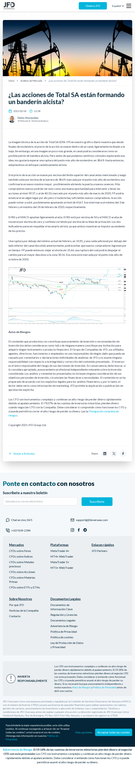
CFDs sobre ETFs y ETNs (24, 587)
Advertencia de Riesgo (64, 626)
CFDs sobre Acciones (22, 571)
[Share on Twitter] (113, 453)
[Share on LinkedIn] (104, 453)
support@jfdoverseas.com (92, 520)
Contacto (15, 616)
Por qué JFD (16, 604)
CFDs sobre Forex (20, 550)
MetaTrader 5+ (59, 562)
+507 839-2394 (20, 530)
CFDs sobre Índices (21, 556)
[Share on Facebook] (123, 453)
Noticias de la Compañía (23, 610)
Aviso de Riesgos (81, 687)
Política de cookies (61, 637)
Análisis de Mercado (31, 80)
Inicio (11, 80)
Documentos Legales (63, 620)
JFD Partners (99, 550)
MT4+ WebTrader (61, 556)
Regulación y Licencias (63, 614)
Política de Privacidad (63, 631)
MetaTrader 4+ (59, 550)
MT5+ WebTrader (61, 567)
